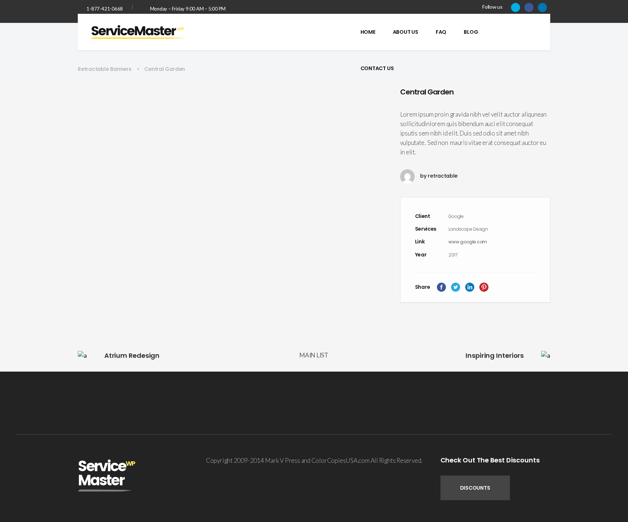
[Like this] (535, 286)
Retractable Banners (105, 69)
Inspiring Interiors (495, 355)
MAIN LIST (314, 355)
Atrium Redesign (132, 355)
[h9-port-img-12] (232, 111)
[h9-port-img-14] (232, 91)
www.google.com (467, 242)
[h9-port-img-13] (232, 102)
